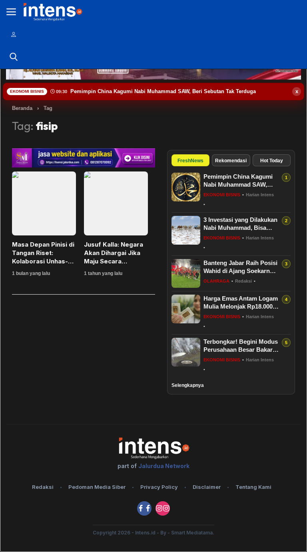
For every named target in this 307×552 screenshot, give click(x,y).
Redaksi (43, 487)
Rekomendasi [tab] (231, 160)
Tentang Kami (253, 487)
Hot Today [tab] (271, 160)
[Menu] (11, 12)
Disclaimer (207, 487)
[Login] (13, 34)
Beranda (22, 108)
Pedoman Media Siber (97, 487)
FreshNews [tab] (190, 160)
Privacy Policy (159, 487)
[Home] (52, 12)
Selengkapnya (187, 385)
